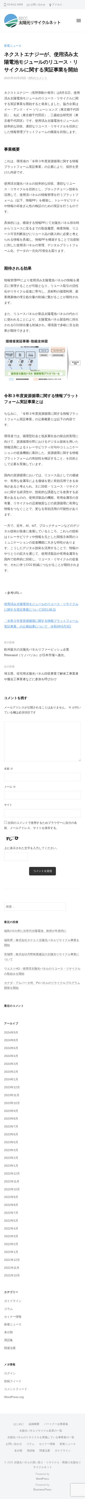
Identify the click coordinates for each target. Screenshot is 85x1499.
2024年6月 (11, 1048)
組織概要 (34, 1424)
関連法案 (10, 1348)
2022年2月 (11, 1244)
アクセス (57, 4)
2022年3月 (11, 1236)
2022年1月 (11, 1252)
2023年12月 (12, 1087)
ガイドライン (12, 1301)
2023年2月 (11, 1157)
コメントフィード (15, 1389)
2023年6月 (11, 1134)
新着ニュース (12, 45)
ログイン (10, 1373)
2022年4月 (11, 1228)
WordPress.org (14, 1397)
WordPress (42, 1478)
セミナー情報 (12, 1316)
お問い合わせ (38, 4)
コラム (8, 1308)
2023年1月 (11, 1165)
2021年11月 (11, 1267)
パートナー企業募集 (56, 1424)
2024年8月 (11, 1040)
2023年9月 (11, 1111)
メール (10, 786)
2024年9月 (11, 1032)
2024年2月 (11, 1071)
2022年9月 (11, 1197)
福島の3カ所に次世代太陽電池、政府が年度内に (35, 930)
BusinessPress (42, 1489)
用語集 (8, 1340)
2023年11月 (11, 1095)
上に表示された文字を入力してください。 (31, 848)
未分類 (8, 1332)
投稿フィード (12, 1381)
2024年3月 (11, 1063)
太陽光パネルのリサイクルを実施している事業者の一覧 (40, 1437)
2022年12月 (12, 1173)
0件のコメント (37, 78)
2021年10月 (12, 1275)
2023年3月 (11, 1150)
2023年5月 (11, 1142)
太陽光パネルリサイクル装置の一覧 (40, 1430)
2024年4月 (11, 1056)
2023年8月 (11, 1118)
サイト (8, 804)
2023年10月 (12, 1103)
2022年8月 (11, 1205)
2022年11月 (11, 1181)
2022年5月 (11, 1220)
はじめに (18, 1424)
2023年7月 (11, 1126)
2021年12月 (12, 1259)
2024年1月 (11, 1079)
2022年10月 (12, 1189)
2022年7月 (11, 1212)
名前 (8, 768)
